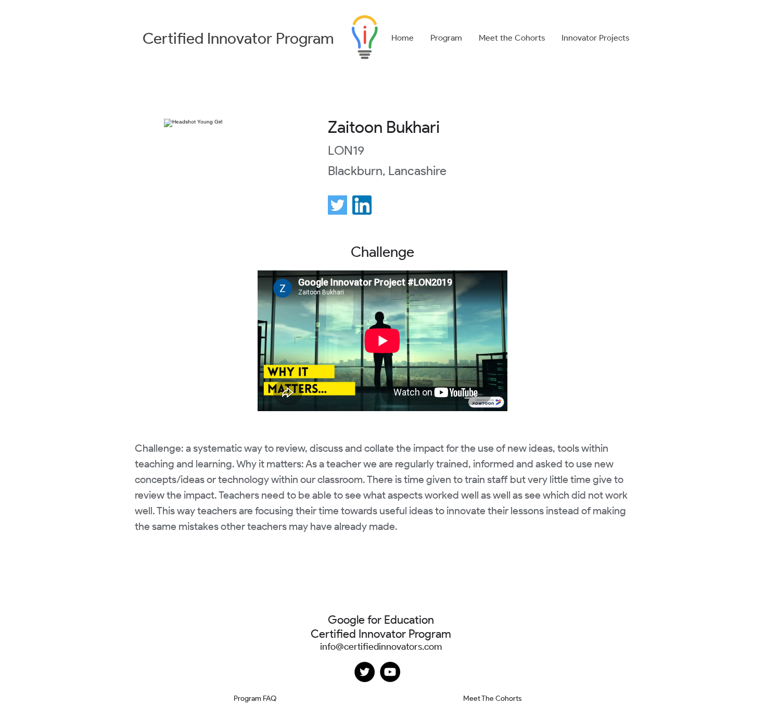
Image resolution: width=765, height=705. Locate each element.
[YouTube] (390, 672)
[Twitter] (364, 672)
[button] (446, 38)
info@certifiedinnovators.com (381, 646)
